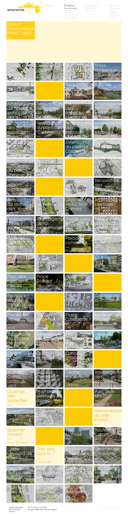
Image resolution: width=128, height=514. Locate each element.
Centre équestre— (74, 378)
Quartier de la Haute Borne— (49, 359)
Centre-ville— (106, 165)
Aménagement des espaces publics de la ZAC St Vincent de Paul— (78, 129)
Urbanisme (68, 19)
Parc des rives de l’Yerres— (16, 283)
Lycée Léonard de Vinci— (19, 455)
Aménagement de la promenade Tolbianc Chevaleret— (50, 225)
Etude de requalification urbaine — (78, 474)
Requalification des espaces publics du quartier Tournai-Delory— (78, 110)
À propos (91, 6)
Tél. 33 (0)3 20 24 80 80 (37, 507)
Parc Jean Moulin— (104, 398)
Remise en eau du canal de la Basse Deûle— (19, 302)
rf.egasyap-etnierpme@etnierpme (42, 509)
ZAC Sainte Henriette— (107, 474)
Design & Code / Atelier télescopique (110, 507)
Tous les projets (70, 8)
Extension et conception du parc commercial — (20, 168)
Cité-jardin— (105, 261)
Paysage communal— (76, 244)
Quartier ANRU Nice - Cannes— (78, 206)
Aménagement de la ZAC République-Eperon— (20, 91)
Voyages (112, 13)
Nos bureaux (114, 8)
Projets (68, 6)
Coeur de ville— (46, 417)
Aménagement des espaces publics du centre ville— (20, 187)
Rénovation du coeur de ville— (49, 340)
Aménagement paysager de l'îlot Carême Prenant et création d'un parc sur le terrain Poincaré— (108, 206)
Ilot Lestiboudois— (78, 72)
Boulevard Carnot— (105, 436)
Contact (112, 17)
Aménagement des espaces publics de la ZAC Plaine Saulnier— (108, 110)
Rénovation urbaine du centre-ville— (106, 225)
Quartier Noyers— (17, 436)
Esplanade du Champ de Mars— (18, 340)
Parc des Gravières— (46, 206)
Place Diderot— (44, 283)
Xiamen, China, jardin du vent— (18, 378)
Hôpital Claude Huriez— (44, 378)
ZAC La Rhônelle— (45, 321)
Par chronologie (71, 10)
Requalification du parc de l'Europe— (50, 129)
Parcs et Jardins (71, 17)
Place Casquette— (76, 321)
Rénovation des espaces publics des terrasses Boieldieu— (106, 187)
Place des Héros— (17, 321)
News (48, 6)
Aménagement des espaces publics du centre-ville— (108, 378)
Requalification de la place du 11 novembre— (108, 148)
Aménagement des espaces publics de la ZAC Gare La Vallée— (20, 225)
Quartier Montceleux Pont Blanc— (48, 168)
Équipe (112, 10)
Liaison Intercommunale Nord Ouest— (21, 30)
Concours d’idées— (75, 359)
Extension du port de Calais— (76, 148)
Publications (114, 15)
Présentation (90, 8)
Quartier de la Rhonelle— (106, 302)
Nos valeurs (90, 10)
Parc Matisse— (73, 436)
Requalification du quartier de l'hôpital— (78, 91)
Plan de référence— (75, 494)
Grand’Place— (20, 414)
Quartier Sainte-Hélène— (20, 244)
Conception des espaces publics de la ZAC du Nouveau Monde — (77, 187)
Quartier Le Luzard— (48, 72)
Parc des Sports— (45, 455)
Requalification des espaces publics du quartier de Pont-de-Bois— (20, 148)
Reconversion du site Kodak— (108, 417)
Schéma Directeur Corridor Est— (48, 494)
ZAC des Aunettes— (103, 244)
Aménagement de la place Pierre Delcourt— (78, 455)
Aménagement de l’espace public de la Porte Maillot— (20, 110)
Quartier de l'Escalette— (106, 455)
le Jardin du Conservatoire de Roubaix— (20, 263)
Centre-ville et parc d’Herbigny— (19, 359)
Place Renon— (73, 302)
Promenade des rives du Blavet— (49, 398)
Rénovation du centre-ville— (106, 321)
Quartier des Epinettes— (17, 398)
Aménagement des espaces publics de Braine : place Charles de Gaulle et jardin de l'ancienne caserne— (20, 129)
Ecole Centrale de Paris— (78, 283)
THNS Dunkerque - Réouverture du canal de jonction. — (107, 72)
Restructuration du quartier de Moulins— (50, 474)
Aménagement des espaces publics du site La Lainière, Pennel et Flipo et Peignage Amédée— (108, 129)
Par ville (67, 13)
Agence (114, 6)
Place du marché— (103, 340)
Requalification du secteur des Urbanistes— (20, 206)
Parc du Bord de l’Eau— (20, 494)
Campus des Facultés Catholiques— (20, 72)
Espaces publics (71, 15)
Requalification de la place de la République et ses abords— (50, 110)
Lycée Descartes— (47, 263)
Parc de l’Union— (102, 91)
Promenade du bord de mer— (77, 340)
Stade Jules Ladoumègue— (78, 225)
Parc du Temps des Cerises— (18, 474)
